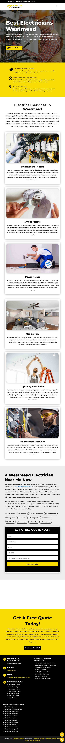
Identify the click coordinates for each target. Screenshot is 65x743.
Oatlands (22, 513)
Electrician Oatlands (10, 720)
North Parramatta (37, 513)
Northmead (52, 513)
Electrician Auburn (10, 724)
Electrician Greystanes (11, 727)
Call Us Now (33, 648)
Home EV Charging (41, 676)
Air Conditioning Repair (42, 674)
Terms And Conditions (34, 740)
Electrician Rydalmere (11, 707)
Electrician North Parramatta (13, 709)
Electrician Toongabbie (11, 729)
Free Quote (15, 48)
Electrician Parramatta (23, 487)
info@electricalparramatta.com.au (18, 677)
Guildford (10, 522)
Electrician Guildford (10, 716)
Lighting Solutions (40, 669)
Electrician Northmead (11, 722)
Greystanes (46, 518)
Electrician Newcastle (39, 738)
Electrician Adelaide (51, 738)
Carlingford (34, 518)
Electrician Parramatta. (18, 738)
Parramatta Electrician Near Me (45, 663)
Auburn (22, 518)
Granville (34, 522)
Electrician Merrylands (11, 711)
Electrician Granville (10, 718)
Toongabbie (46, 522)
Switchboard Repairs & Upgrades (45, 665)
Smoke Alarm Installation (43, 667)
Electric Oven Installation (43, 678)
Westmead (22, 522)
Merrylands (11, 518)
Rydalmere (11, 513)
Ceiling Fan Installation (42, 672)
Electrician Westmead (11, 731)
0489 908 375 (11, 670)
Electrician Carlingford (11, 713)
